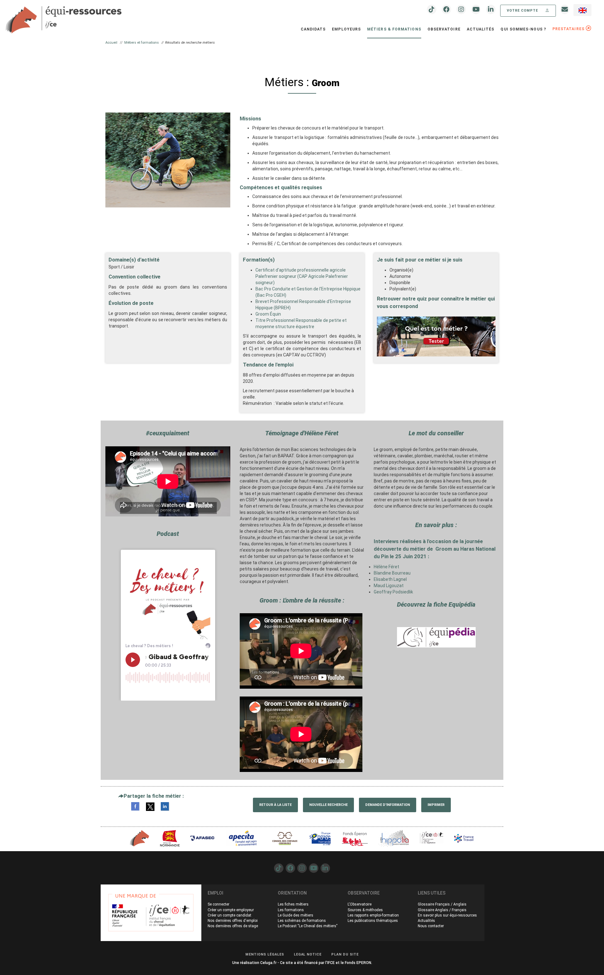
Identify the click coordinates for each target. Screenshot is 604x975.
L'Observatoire (360, 904)
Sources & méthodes (365, 910)
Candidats (313, 29)
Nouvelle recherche (328, 805)
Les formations (291, 910)
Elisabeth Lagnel (390, 579)
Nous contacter (431, 926)
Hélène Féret (386, 566)
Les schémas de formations (302, 920)
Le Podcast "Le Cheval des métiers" (308, 926)
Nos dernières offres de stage (233, 926)
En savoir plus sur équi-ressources (447, 915)
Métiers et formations (141, 43)
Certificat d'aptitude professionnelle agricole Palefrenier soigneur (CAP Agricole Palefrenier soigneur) (301, 276)
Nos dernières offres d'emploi (233, 920)
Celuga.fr (268, 963)
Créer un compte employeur (231, 910)
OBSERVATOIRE (444, 29)
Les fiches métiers (293, 904)
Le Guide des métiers (295, 915)
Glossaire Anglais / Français (442, 910)
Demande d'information (387, 805)
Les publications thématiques (373, 920)
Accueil (111, 43)
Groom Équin (268, 314)
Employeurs (346, 29)
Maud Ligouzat (389, 585)
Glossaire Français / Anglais (442, 904)
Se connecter (218, 904)
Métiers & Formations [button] (394, 29)
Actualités (481, 29)
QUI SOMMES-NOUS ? (523, 29)
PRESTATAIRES (569, 29)
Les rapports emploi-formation (373, 915)
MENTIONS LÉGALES (264, 954)
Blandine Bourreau (392, 573)
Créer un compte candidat (229, 915)
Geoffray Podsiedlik (393, 591)
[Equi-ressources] (64, 16)
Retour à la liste (275, 805)
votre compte (523, 10)
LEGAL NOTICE (308, 954)
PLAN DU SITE (345, 954)
